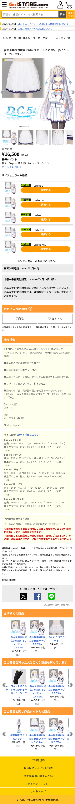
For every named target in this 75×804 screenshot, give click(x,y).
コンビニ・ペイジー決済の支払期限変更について (43, 23)
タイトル (57, 318)
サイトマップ (38, 791)
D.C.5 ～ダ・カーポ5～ (36, 38)
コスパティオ (63, 38)
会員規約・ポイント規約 (38, 768)
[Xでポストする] (23, 599)
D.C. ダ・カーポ (12, 38)
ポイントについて (12, 167)
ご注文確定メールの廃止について (35, 28)
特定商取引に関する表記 (38, 776)
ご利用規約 (38, 760)
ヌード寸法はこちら (28, 434)
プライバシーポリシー (38, 783)
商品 (21, 318)
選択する (46, 190)
